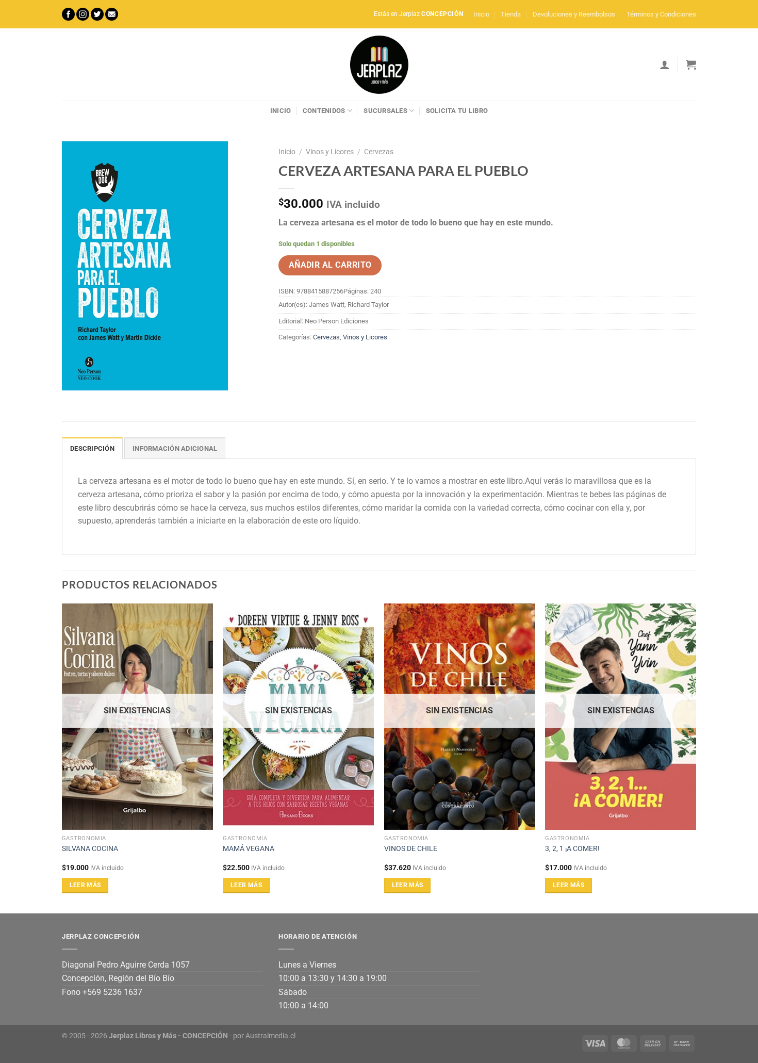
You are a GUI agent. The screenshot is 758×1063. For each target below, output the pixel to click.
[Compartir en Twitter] (306, 361)
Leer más (85, 885)
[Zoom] (75, 378)
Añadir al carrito (330, 265)
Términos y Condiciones (661, 14)
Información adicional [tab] (175, 448)
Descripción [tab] (92, 448)
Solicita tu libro (457, 111)
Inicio (481, 14)
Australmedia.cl (270, 1036)
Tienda (511, 14)
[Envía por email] (325, 361)
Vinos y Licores (330, 152)
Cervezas (378, 152)
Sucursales (385, 111)
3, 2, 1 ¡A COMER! (572, 848)
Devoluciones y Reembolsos (574, 14)
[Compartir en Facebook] (287, 361)
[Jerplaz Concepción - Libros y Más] (379, 64)
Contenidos (324, 111)
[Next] (695, 757)
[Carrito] (691, 64)
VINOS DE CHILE (410, 848)
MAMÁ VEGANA (248, 848)
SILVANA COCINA (90, 848)
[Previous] (62, 757)
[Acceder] (665, 64)
